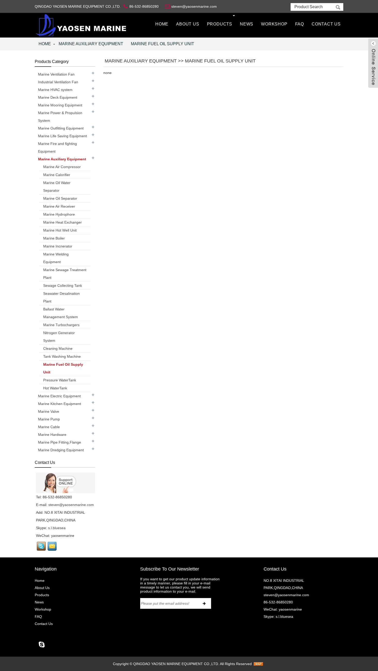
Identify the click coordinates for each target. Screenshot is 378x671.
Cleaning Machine (58, 348)
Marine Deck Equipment (57, 97)
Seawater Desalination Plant (61, 297)
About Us (187, 24)
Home (161, 24)
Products (219, 24)
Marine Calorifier (56, 175)
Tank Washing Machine (62, 356)
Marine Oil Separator (60, 198)
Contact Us (326, 24)
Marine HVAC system (55, 90)
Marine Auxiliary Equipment (91, 44)
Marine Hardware (52, 435)
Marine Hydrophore (59, 214)
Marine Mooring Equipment (60, 105)
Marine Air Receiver (59, 206)
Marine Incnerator (57, 246)
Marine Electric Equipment (59, 396)
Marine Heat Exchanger (62, 222)
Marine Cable (49, 427)
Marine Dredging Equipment (61, 450)
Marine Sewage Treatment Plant (64, 274)
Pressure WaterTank (59, 380)
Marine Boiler (54, 238)
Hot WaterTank (55, 388)
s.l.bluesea (57, 528)
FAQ (299, 24)
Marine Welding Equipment (56, 258)
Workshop (274, 24)
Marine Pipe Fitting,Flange (59, 442)
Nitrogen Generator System (59, 337)
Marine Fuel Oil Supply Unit (162, 44)
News (246, 24)
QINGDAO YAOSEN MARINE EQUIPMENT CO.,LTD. (176, 664)
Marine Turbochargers (61, 325)
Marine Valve (48, 411)
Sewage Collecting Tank (62, 285)
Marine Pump (49, 419)
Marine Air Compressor (62, 167)
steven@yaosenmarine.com (71, 505)
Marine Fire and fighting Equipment (57, 147)
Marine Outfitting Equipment (61, 128)
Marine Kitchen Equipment (59, 404)
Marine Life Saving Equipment (62, 136)
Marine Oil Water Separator (56, 186)
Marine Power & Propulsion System (60, 117)
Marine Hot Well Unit (60, 230)
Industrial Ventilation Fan (58, 82)
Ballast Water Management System (60, 313)
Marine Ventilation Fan (56, 74)
